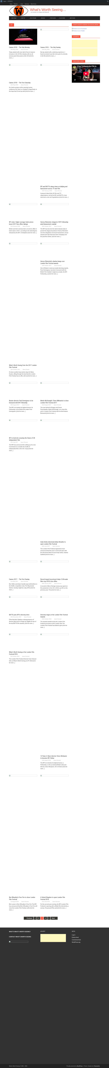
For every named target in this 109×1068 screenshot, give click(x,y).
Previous (29, 918)
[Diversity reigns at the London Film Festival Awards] (54, 604)
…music (42, 18)
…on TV (22, 18)
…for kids (52, 18)
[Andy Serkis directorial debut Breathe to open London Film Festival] (54, 479)
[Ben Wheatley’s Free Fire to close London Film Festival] (23, 834)
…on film (13, 18)
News (11, 4)
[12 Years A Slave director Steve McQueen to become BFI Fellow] (54, 693)
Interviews (27, 4)
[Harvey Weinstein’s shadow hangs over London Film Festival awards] (54, 250)
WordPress (80, 1066)
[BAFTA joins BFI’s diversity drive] (23, 604)
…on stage (32, 18)
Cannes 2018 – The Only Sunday (50, 47)
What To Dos (33, 4)
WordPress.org (76, 942)
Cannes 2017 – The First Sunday (19, 579)
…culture (61, 18)
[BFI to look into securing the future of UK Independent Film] (23, 427)
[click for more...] (50, 56)
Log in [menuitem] (4, 1)
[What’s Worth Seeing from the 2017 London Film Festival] (23, 302)
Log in (73, 935)
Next (53, 918)
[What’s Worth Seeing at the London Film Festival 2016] (23, 641)
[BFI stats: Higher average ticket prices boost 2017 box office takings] (23, 211)
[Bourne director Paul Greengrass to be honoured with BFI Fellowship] (23, 390)
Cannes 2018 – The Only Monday (19, 47)
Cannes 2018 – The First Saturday (19, 83)
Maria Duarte (26, 369)
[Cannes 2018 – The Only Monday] (23, 36)
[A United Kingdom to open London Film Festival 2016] (54, 834)
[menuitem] (1, 1)
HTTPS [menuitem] (10, 1)
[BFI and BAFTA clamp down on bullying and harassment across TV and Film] (54, 124)
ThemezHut (97, 1066)
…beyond (72, 18)
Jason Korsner (24, 49)
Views (22, 4)
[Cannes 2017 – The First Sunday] (23, 568)
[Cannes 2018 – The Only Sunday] (54, 36)
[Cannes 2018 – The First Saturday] (23, 72)
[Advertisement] (84, 44)
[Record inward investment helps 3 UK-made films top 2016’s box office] (54, 568)
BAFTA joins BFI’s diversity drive (19, 615)
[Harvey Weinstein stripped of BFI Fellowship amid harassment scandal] (54, 211)
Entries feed (75, 937)
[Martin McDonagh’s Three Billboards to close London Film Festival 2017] (54, 390)
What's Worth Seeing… (48, 10)
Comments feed (76, 939)
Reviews (16, 4)
